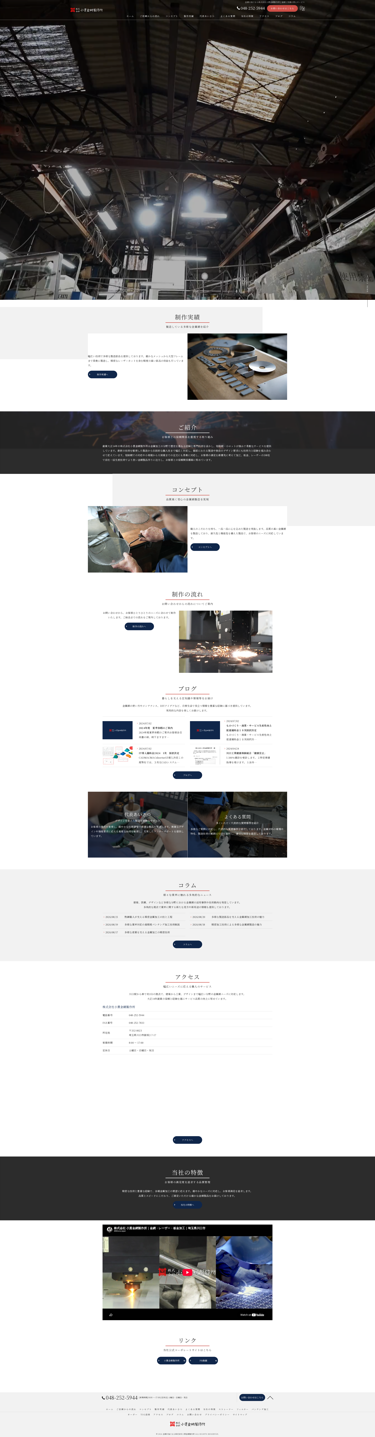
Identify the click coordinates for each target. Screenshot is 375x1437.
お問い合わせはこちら (282, 8)
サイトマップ (240, 1414)
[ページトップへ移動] (270, 1397)
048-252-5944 (136, 1015)
